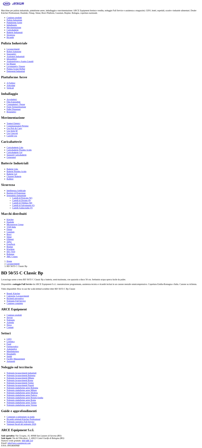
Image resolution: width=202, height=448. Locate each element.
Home (9, 261)
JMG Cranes (12, 256)
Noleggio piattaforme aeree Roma (21, 400)
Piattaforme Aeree (14, 22)
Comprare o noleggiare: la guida (20, 417)
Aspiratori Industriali (15, 56)
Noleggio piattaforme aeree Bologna (22, 388)
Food (9, 344)
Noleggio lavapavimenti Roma (20, 380)
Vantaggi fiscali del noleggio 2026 (21, 424)
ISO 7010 (11, 251)
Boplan (10, 247)
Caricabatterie (13, 30)
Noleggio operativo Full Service (20, 422)
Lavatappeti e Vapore (16, 66)
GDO (9, 339)
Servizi (10, 317)
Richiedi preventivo (15, 298)
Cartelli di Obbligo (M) (22, 203)
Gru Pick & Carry (14, 128)
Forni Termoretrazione (16, 107)
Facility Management (16, 359)
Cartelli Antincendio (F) (22, 208)
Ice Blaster (11, 64)
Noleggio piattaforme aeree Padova (22, 395)
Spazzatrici (11, 54)
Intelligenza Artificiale (16, 190)
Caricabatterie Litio (15, 147)
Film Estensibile (13, 102)
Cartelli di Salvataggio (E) (23, 205)
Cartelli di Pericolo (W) (22, 198)
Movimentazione (14, 27)
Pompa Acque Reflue (16, 69)
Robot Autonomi (14, 51)
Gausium (10, 232)
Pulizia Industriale (14, 20)
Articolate (11, 85)
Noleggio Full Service (16, 301)
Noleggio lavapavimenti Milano (20, 378)
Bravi (9, 234)
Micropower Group (15, 224)
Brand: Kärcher (13, 293)
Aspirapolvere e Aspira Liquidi (20, 61)
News (9, 325)
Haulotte (10, 222)
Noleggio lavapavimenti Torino (20, 383)
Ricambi (10, 37)
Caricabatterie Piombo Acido (19, 150)
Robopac (10, 254)
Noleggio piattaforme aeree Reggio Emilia (25, 398)
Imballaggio (12, 25)
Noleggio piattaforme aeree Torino (21, 402)
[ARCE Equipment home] (13, 6)
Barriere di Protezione (16, 193)
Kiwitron (10, 249)
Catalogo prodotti (14, 17)
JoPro (9, 242)
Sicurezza (11, 35)
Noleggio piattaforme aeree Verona (22, 405)
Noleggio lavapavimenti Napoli (20, 385)
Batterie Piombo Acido (16, 171)
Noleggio (11, 320)
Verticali (10, 88)
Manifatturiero (13, 351)
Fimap (9, 229)
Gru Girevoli (12, 133)
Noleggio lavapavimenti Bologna (21, 375)
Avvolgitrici (12, 99)
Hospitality (11, 354)
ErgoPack (11, 244)
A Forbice (11, 83)
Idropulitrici (12, 59)
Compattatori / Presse (16, 104)
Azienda (10, 322)
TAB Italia (11, 227)
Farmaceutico (12, 346)
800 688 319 (27, 440)
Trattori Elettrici (13, 123)
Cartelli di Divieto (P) (21, 200)
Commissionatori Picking (17, 126)
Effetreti (10, 239)
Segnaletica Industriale (16, 195)
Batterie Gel (12, 174)
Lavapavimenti (13, 49)
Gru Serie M (12, 131)
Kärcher (10, 219)
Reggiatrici (11, 112)
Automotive (12, 349)
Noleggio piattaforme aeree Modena (22, 393)
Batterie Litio (12, 169)
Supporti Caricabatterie (17, 155)
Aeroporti (11, 361)
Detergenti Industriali (16, 71)
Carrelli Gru (12, 136)
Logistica (11, 341)
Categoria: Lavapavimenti (18, 296)
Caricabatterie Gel (14, 152)
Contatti (10, 327)
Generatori (11, 157)
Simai (9, 237)
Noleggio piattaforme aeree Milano (22, 390)
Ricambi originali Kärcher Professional (23, 419)
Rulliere (10, 179)
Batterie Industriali (15, 32)
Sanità (9, 356)
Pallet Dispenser (14, 109)
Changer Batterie (14, 176)
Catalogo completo (15, 303)
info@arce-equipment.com (19, 443)
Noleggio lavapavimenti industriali (21, 373)
